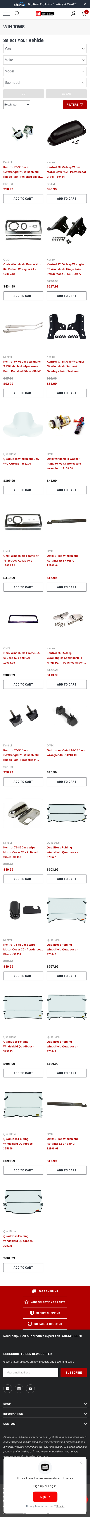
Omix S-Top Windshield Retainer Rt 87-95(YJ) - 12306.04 (62, 560)
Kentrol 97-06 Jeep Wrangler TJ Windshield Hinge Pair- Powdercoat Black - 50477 (65, 269)
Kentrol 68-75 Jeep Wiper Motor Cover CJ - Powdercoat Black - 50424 (66, 172)
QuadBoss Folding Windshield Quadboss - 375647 (62, 949)
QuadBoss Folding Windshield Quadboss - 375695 (18, 1046)
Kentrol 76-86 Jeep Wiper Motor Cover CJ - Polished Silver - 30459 (20, 852)
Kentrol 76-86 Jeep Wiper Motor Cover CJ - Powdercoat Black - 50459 (23, 949)
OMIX (6, 259)
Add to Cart (23, 198)
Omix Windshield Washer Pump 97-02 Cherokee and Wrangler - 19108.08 (64, 463)
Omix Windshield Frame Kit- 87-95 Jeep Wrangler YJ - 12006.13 (22, 269)
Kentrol (7, 162)
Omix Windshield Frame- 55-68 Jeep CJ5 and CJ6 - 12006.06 (22, 658)
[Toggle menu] (6, 14)
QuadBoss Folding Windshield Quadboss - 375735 (18, 1241)
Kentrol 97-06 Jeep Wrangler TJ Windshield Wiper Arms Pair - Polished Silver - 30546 (22, 366)
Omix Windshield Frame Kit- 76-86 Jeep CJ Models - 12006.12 (22, 560)
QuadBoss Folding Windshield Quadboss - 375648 (62, 1046)
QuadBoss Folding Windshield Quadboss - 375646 (18, 1143)
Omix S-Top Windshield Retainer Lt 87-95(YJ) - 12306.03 (62, 1143)
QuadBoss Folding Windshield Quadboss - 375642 (62, 852)
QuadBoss (9, 454)
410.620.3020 (72, 1336)
